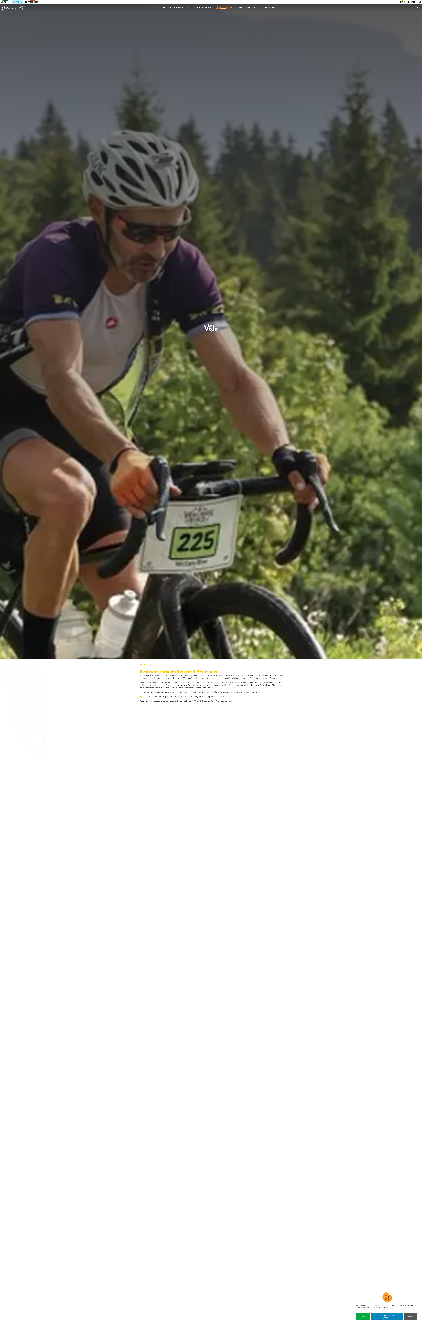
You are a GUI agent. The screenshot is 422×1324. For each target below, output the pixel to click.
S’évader (17, 2)
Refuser (410, 1317)
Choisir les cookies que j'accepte (387, 1317)
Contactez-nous (412, 2)
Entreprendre (32, 2)
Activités (143, 665)
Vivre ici (5, 2)
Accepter (363, 1317)
